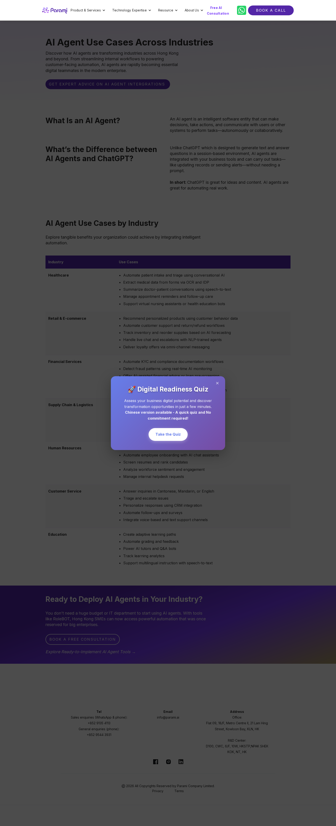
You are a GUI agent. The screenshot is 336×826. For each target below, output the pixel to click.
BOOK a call (271, 10)
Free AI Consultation (218, 10)
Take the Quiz (168, 434)
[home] (54, 10)
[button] (88, 10)
